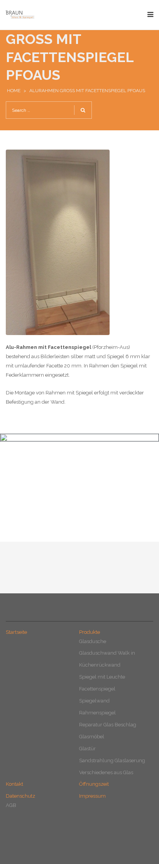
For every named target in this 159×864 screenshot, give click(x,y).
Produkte (89, 632)
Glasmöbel (91, 736)
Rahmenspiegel (97, 713)
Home (13, 90)
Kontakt (14, 784)
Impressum (92, 796)
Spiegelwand (94, 701)
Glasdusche (92, 641)
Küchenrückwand (99, 665)
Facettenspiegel (97, 689)
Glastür (87, 748)
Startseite (16, 632)
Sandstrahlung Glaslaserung (112, 760)
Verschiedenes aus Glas (106, 772)
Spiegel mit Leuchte (102, 677)
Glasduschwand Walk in (107, 653)
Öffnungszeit (94, 784)
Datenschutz (20, 796)
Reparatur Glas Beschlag (107, 725)
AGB (11, 805)
